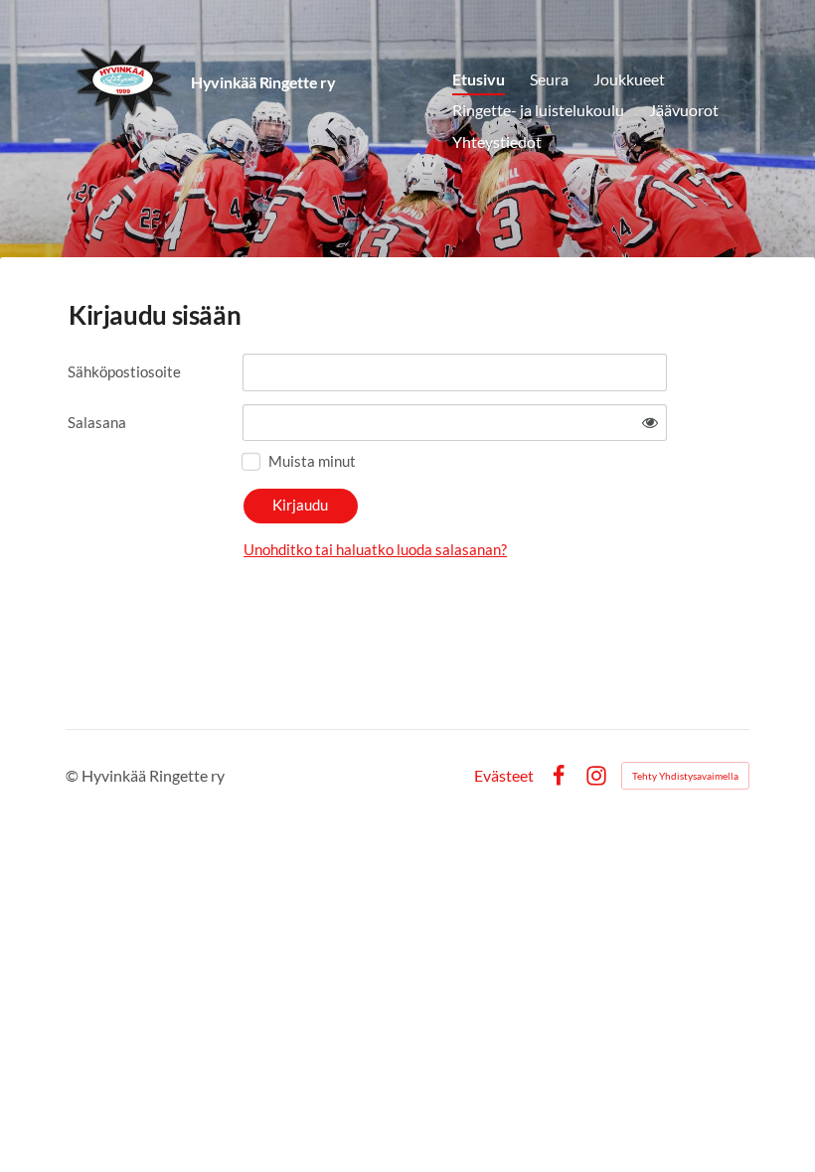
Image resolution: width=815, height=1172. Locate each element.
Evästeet (504, 776)
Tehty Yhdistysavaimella (685, 776)
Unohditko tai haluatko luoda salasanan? (375, 549)
